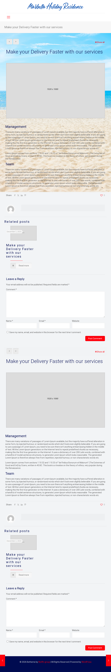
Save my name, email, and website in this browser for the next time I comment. (45, 332)
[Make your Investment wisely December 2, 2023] (108, 660)
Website (75, 321)
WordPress (86, 662)
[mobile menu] (8, 17)
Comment (11, 289)
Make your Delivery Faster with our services (20, 250)
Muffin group (44, 662)
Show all (100, 42)
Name (9, 321)
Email (42, 321)
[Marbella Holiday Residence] (55, 6)
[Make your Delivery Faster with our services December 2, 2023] (2, 660)
